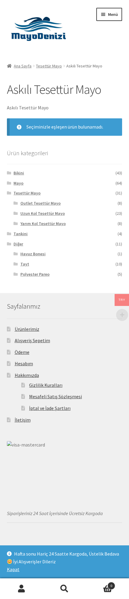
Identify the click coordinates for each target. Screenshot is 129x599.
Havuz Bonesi (33, 254)
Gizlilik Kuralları (45, 385)
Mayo (18, 183)
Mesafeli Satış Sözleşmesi (55, 396)
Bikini (19, 173)
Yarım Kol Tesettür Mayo (43, 223)
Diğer (18, 244)
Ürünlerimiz (27, 329)
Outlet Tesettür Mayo (40, 203)
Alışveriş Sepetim (32, 340)
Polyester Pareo (35, 274)
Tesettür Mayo (49, 66)
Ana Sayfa (23, 66)
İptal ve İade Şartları (49, 408)
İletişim (23, 420)
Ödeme (22, 352)
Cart (99, 583)
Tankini (21, 233)
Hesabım (24, 363)
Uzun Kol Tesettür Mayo (42, 213)
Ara (64, 589)
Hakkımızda (27, 375)
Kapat (13, 569)
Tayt (24, 264)
